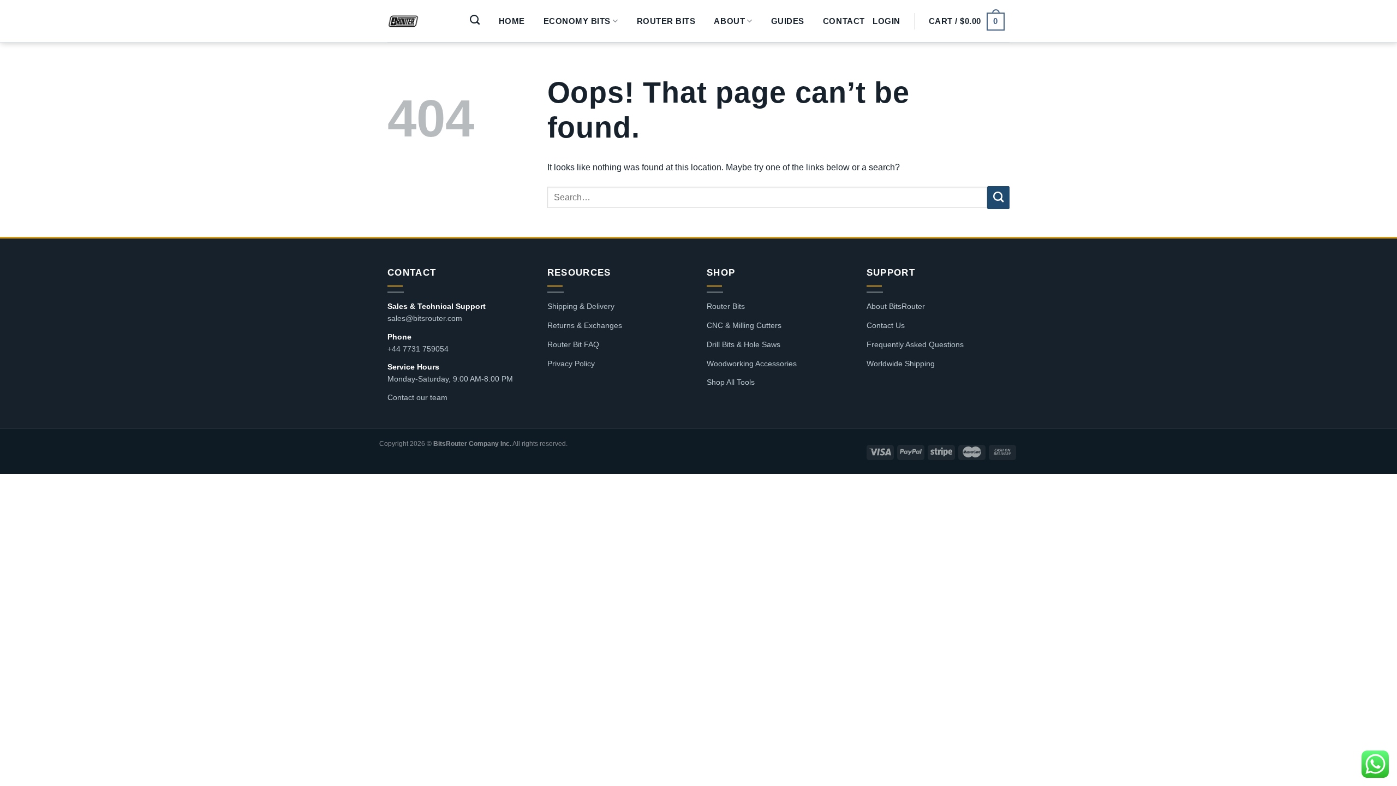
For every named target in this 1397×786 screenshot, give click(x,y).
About (729, 21)
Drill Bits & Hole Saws (743, 344)
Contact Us (886, 325)
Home (512, 21)
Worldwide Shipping (901, 363)
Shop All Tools (731, 382)
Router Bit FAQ (573, 344)
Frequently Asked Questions (915, 344)
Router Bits (666, 21)
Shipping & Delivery (580, 306)
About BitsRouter (896, 306)
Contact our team (417, 397)
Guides (787, 21)
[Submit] (998, 197)
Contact (844, 21)
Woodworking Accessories (752, 363)
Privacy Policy (571, 363)
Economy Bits (577, 21)
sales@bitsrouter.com (424, 318)
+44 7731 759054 (418, 348)
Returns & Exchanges (584, 325)
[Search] (475, 20)
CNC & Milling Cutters (744, 325)
